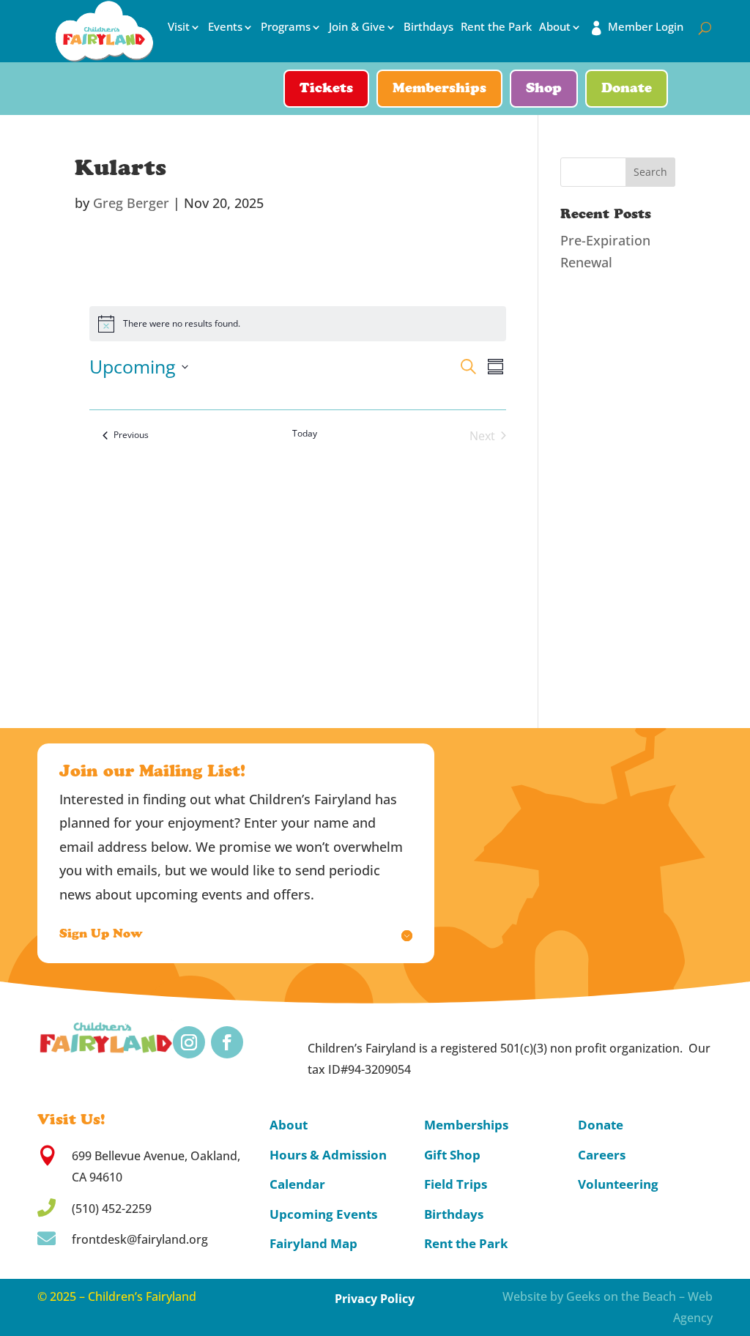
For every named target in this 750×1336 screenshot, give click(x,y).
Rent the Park (496, 27)
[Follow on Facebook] (227, 1042)
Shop (544, 89)
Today (304, 433)
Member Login (645, 27)
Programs (286, 27)
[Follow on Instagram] (189, 1042)
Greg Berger (131, 203)
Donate (626, 89)
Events (225, 27)
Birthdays (428, 27)
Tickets (326, 89)
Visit (179, 27)
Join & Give (357, 27)
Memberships (439, 89)
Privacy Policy (375, 1299)
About (555, 27)
